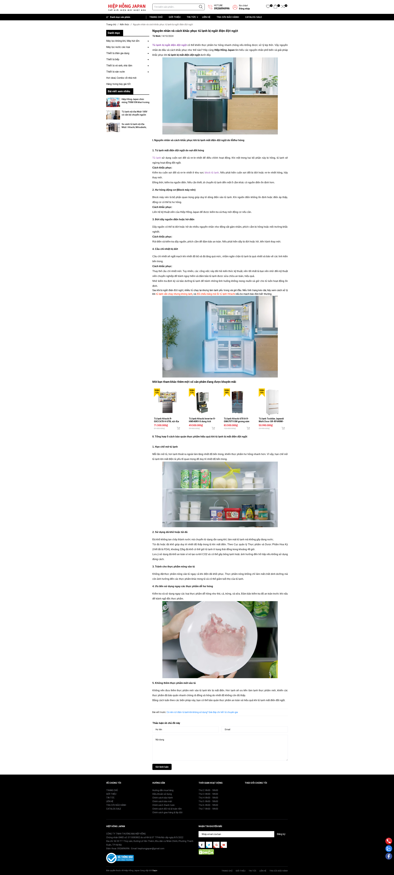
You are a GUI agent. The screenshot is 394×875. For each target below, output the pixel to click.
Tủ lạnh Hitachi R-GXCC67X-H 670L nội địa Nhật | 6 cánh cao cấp (166, 421)
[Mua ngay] (178, 428)
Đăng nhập (244, 8)
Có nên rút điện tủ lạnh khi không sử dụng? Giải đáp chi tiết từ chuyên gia (202, 712)
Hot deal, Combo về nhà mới (121, 77)
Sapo (154, 870)
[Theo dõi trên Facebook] (202, 845)
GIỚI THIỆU (175, 17)
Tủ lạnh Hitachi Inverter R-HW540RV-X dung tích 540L (202, 421)
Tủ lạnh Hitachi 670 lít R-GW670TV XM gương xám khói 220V (236, 421)
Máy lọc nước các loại (118, 47)
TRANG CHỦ (156, 17)
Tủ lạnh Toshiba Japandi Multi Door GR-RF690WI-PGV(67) (271, 421)
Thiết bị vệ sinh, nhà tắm (119, 65)
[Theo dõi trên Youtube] (224, 845)
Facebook (249, 790)
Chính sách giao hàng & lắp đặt (167, 812)
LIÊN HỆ (206, 17)
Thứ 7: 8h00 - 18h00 (208, 809)
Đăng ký (281, 834)
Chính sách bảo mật (162, 801)
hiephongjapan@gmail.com (151, 848)
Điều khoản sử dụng (162, 794)
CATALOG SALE (253, 17)
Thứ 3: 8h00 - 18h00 (208, 794)
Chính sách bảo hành (162, 797)
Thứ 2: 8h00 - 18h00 (208, 790)
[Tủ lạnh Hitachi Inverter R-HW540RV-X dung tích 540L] (202, 402)
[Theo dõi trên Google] (216, 845)
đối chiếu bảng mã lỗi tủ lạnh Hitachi (216, 293)
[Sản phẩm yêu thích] (268, 7)
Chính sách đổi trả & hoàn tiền (167, 809)
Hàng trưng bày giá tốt (118, 84)
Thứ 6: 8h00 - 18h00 (208, 805)
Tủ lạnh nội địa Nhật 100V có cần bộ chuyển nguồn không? (134, 114)
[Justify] (200, 7)
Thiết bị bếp (112, 59)
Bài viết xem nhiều (119, 91)
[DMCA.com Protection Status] (206, 852)
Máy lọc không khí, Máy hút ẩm (122, 40)
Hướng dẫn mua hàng (162, 790)
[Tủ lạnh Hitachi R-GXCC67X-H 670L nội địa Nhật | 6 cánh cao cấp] (167, 402)
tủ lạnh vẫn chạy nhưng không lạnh (174, 293)
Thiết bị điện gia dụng (117, 53)
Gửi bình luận (162, 767)
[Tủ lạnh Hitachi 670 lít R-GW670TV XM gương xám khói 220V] (237, 402)
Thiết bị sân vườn (115, 71)
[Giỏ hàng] (275, 7)
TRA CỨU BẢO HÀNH (228, 17)
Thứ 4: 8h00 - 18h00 (208, 797)
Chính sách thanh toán (163, 805)
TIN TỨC (191, 17)
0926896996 (221, 8)
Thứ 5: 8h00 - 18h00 (208, 801)
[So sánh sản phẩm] (283, 7)
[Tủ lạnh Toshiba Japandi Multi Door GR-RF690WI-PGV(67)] (272, 402)
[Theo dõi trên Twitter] (209, 845)
